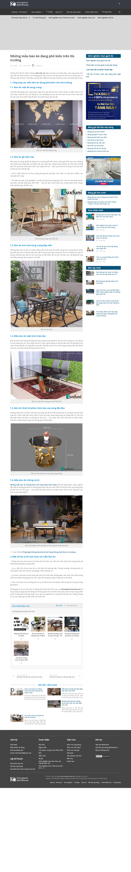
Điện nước (42, 756)
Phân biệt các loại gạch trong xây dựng (101, 65)
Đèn (40, 753)
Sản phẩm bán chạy (21, 606)
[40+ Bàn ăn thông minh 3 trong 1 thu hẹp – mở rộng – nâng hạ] (55, 624)
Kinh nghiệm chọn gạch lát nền (98, 60)
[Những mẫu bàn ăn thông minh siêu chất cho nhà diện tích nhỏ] (54, 706)
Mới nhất (59, 605)
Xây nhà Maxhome (102, 745)
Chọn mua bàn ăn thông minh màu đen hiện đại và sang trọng (33, 691)
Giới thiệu (13, 745)
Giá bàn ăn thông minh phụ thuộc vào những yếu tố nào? (72, 636)
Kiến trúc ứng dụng (74, 745)
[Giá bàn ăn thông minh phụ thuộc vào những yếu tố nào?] (71, 624)
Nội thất (42, 745)
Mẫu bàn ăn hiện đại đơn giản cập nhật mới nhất (72, 690)
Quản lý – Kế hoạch (56, 782)
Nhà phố (70, 753)
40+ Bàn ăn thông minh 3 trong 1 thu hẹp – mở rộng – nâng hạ (55, 636)
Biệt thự (70, 758)
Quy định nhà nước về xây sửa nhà (22, 769)
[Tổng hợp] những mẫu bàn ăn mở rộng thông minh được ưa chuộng (48, 552)
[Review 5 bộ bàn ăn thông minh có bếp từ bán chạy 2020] (38, 624)
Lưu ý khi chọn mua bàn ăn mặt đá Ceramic (34, 716)
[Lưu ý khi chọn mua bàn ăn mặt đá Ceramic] (16, 721)
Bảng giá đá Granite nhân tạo (98, 151)
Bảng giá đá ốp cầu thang (97, 148)
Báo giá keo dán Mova (95, 140)
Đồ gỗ (41, 758)
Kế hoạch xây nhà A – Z (21, 18)
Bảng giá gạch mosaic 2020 (97, 134)
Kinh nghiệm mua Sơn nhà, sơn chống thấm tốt (50, 762)
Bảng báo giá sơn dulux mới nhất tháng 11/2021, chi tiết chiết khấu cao (102, 203)
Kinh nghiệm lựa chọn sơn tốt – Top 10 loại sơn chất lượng (107, 226)
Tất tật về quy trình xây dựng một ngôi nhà (107, 247)
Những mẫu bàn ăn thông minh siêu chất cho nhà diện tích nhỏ (72, 703)
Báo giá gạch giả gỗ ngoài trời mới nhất (107, 282)
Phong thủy (107, 12)
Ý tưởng (49, 12)
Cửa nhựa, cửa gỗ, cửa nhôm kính (51, 750)
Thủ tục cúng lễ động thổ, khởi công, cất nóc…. (107, 258)
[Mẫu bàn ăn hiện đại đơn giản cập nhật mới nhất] (54, 694)
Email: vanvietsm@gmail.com (20, 753)
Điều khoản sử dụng (17, 747)
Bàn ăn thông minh (102, 750)
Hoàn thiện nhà (106, 782)
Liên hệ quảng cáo (16, 750)
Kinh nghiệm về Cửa (105, 18)
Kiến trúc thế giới (73, 750)
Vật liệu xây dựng (16, 766)
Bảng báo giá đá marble (96, 132)
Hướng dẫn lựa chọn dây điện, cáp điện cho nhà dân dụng (108, 216)
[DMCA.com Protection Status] (103, 756)
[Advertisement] (65, 35)
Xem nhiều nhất (71, 605)
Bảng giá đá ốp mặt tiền (96, 143)
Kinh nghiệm (68, 782)
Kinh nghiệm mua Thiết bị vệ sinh (62, 18)
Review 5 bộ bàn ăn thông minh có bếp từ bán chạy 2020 (38, 636)
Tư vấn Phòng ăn (39, 18)
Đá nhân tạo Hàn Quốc (96, 146)
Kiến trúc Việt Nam (74, 747)
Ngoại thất (42, 747)
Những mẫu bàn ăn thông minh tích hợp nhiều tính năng (33, 485)
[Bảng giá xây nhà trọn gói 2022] (21, 624)
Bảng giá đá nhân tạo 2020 (97, 137)
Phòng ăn (39, 66)
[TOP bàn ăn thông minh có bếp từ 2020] (21, 648)
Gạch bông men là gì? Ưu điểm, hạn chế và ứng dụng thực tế (107, 273)
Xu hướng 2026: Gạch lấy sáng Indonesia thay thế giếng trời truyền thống (106, 314)
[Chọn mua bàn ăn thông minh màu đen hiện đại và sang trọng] (16, 694)
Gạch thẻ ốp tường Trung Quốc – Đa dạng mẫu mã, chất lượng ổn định (108, 303)
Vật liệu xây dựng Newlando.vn (106, 747)
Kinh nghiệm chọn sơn (86, 18)
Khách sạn (70, 761)
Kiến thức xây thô (16, 763)
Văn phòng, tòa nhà (74, 756)
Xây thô (83, 782)
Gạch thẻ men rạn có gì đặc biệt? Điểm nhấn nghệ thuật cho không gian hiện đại (108, 292)
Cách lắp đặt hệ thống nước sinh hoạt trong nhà (107, 237)
